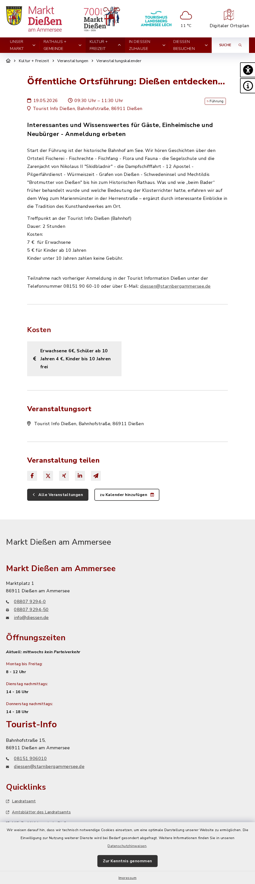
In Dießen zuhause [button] (139, 45)
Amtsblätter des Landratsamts (41, 812)
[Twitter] (48, 476)
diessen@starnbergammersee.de (175, 286)
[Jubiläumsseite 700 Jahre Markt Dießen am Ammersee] (102, 18)
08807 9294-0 (30, 602)
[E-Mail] (96, 476)
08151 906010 (30, 758)
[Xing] (64, 476)
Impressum (128, 878)
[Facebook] (32, 476)
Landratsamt (24, 801)
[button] (247, 69)
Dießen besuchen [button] (184, 45)
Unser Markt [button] (17, 45)
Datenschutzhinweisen (127, 846)
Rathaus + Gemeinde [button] (55, 45)
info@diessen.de (31, 618)
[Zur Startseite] (8, 61)
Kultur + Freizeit (34, 61)
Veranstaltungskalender (118, 61)
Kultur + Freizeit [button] (99, 45)
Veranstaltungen (72, 61)
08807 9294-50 (31, 610)
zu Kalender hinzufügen (124, 495)
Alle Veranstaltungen (60, 495)
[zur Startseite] (34, 18)
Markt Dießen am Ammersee (58, 542)
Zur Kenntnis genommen (127, 861)
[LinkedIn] (80, 476)
